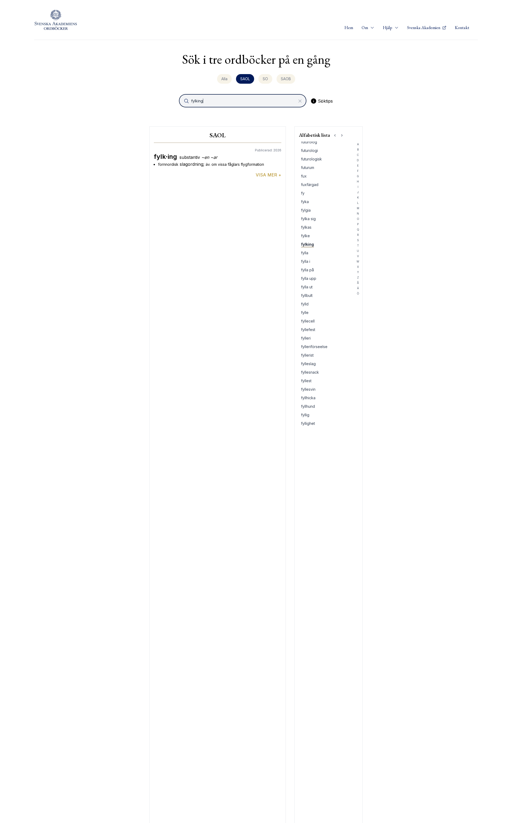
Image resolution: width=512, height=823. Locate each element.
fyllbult (307, 295)
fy (303, 193)
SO (265, 78)
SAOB (286, 78)
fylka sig (308, 218)
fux (304, 176)
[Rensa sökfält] (300, 101)
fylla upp (308, 278)
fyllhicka (308, 398)
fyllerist (307, 355)
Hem (349, 27)
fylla (304, 253)
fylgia (306, 210)
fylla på (307, 270)
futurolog (309, 142)
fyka (305, 201)
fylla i (305, 261)
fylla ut (307, 287)
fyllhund (308, 406)
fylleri (306, 338)
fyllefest (308, 329)
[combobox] (243, 101)
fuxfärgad (309, 184)
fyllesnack (310, 372)
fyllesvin (308, 389)
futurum (307, 167)
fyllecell (308, 321)
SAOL (245, 78)
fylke (305, 235)
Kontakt (462, 27)
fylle (305, 312)
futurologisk (311, 159)
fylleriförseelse (314, 346)
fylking (307, 244)
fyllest (306, 380)
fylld (305, 304)
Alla (224, 78)
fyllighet (308, 423)
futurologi (309, 150)
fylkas (306, 227)
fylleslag (308, 363)
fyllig (305, 415)
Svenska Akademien (424, 27)
